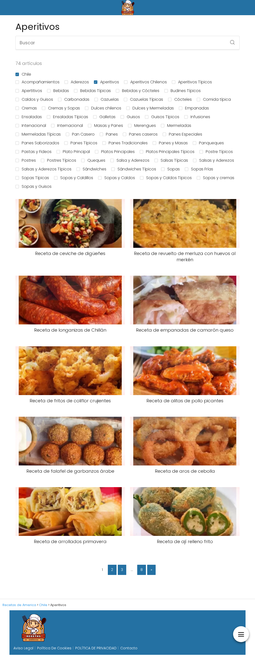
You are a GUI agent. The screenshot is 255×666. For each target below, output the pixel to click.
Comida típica (217, 99)
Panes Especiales (185, 134)
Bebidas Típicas (95, 91)
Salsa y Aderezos (133, 160)
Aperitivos (109, 82)
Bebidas (61, 91)
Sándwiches (94, 169)
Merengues (145, 125)
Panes (112, 134)
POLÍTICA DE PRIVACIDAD (96, 648)
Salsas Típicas (174, 160)
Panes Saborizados (40, 143)
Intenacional (34, 125)
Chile (26, 74)
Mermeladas (179, 125)
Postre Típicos (219, 151)
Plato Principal (76, 151)
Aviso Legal (23, 648)
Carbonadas (76, 99)
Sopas (173, 169)
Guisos (133, 117)
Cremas (29, 108)
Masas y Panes (108, 125)
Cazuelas (110, 99)
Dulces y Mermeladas (153, 108)
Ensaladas (32, 117)
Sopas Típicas (35, 178)
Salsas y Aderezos (216, 160)
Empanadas (197, 108)
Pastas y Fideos (37, 151)
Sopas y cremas (218, 178)
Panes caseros (143, 134)
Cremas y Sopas (64, 108)
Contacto (128, 648)
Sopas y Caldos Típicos (169, 178)
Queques (96, 160)
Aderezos (80, 82)
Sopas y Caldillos (76, 178)
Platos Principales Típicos (170, 151)
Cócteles (183, 99)
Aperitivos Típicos (195, 82)
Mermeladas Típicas (41, 134)
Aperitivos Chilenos (148, 82)
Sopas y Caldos (119, 178)
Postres (29, 160)
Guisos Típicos (165, 117)
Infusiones (200, 117)
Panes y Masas (173, 143)
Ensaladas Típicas (70, 117)
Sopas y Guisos (37, 186)
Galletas (107, 117)
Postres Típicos (61, 160)
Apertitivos (32, 91)
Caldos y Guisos (37, 99)
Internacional (70, 125)
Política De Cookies (54, 648)
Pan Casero (83, 134)
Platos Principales (118, 151)
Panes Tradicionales (128, 143)
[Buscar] (231, 41)
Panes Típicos (83, 143)
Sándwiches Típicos (137, 169)
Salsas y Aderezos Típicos (46, 169)
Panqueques (211, 143)
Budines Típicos (186, 91)
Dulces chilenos (106, 108)
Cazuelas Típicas (146, 99)
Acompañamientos (41, 82)
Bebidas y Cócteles (140, 91)
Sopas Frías (202, 169)
